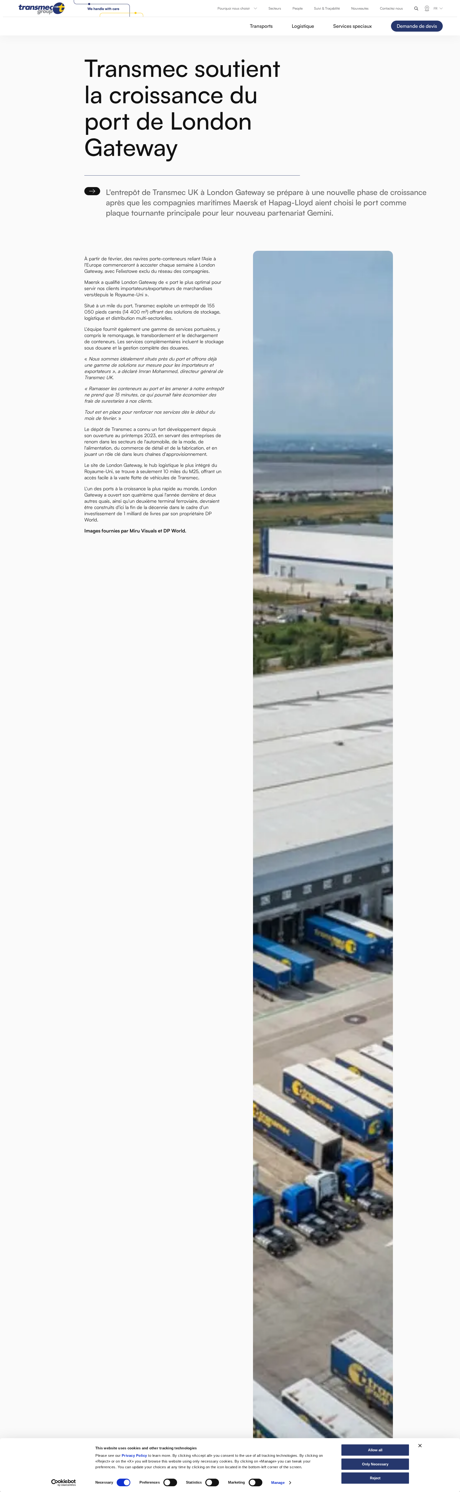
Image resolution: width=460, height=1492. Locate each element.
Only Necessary (375, 1464)
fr (435, 8)
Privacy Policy (134, 1455)
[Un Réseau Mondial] (427, 8)
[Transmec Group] (82, 8)
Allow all (375, 1450)
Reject (375, 1478)
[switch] (170, 1482)
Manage (278, 1483)
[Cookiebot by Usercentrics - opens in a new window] (64, 1482)
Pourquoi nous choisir (234, 8)
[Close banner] (420, 1445)
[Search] (416, 8)
